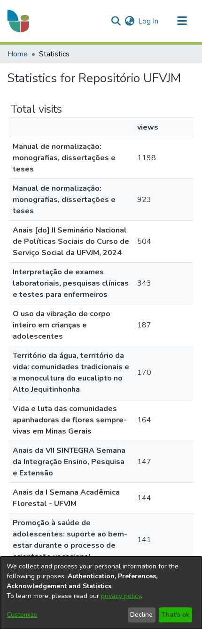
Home (18, 54)
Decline (141, 614)
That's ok (175, 614)
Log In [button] (148, 21)
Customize (22, 614)
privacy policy (121, 595)
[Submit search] (116, 21)
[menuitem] (129, 21)
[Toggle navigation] (182, 21)
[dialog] (101, 593)
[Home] (19, 21)
